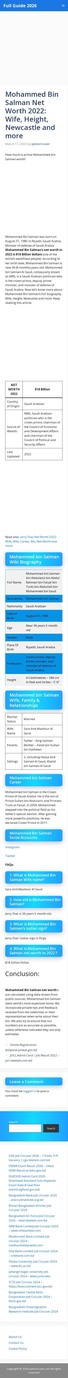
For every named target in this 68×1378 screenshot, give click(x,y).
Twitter (10, 856)
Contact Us (16, 1343)
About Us (15, 1337)
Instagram (12, 847)
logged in (29, 1091)
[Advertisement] (34, 46)
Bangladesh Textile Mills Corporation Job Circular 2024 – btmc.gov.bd (30, 1296)
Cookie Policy (18, 1349)
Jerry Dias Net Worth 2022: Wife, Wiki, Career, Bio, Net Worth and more (31, 541)
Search (13, 1122)
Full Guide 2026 (20, 5)
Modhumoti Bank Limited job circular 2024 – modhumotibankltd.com (29, 1240)
